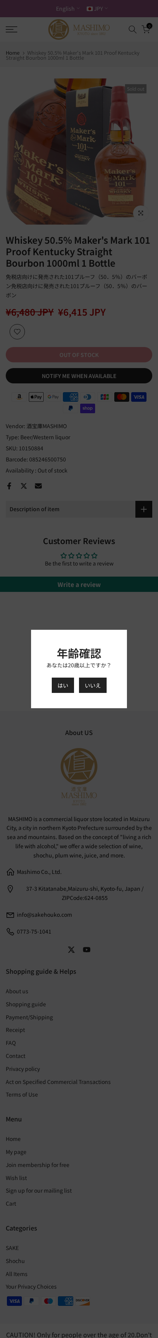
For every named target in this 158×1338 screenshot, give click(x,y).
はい (63, 685)
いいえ (93, 685)
